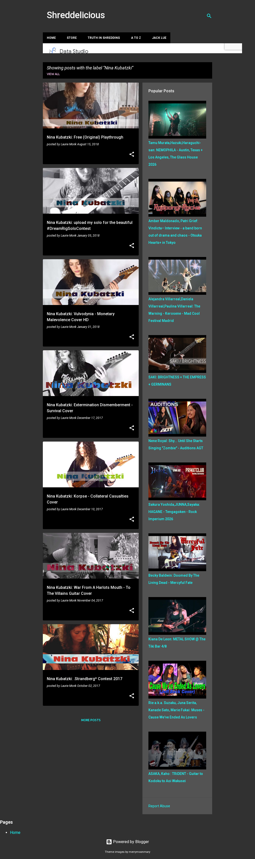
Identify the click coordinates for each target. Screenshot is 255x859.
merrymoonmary (139, 852)
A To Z (136, 38)
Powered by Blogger (130, 841)
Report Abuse (159, 806)
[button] (132, 154)
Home (51, 38)
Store (72, 38)
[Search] (209, 16)
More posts (91, 720)
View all (53, 74)
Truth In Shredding (104, 38)
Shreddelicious (76, 15)
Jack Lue (159, 38)
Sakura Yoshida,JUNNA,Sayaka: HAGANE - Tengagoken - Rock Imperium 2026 (174, 512)
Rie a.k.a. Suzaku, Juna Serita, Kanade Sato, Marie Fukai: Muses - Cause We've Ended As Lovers (176, 710)
